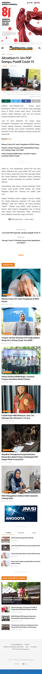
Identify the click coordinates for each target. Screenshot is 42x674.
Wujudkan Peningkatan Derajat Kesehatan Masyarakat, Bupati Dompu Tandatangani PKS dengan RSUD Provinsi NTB (20, 457)
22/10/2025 (5, 501)
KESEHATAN (10, 54)
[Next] (22, 161)
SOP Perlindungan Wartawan (20, 649)
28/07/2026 (5, 343)
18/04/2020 (13, 66)
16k (13, 602)
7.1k (21, 629)
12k (11, 462)
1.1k (11, 343)
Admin (5, 66)
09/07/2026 (5, 382)
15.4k (11, 420)
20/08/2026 (15, 621)
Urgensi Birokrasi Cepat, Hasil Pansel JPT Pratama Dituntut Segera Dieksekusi (21, 598)
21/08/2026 (15, 612)
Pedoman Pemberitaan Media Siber (13, 647)
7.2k (21, 612)
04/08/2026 (5, 304)
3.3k (11, 501)
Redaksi (27, 644)
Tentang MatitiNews (17, 644)
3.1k (11, 382)
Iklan (27, 647)
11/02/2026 (5, 462)
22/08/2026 (7, 602)
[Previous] (19, 161)
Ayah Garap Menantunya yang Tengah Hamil (25, 545)
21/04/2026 (5, 420)
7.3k (11, 304)
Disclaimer (34, 647)
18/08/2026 (15, 629)
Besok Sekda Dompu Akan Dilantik (22, 538)
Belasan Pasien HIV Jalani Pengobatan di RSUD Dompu (20, 144)
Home (3, 54)
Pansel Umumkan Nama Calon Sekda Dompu (25, 553)
